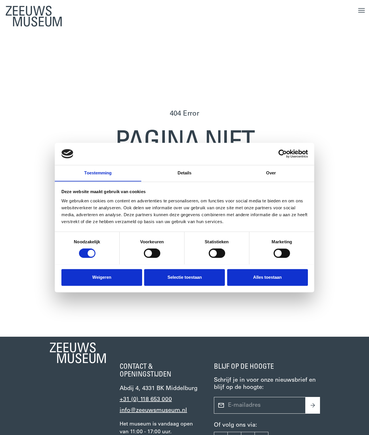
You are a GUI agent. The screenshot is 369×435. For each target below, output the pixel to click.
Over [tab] (271, 172)
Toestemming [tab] (98, 172)
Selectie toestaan (184, 277)
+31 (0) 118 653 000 (146, 399)
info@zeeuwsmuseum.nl (153, 410)
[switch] (152, 253)
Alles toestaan (267, 277)
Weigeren (101, 277)
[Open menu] (361, 10)
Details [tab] (185, 172)
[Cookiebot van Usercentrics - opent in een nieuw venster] (282, 153)
